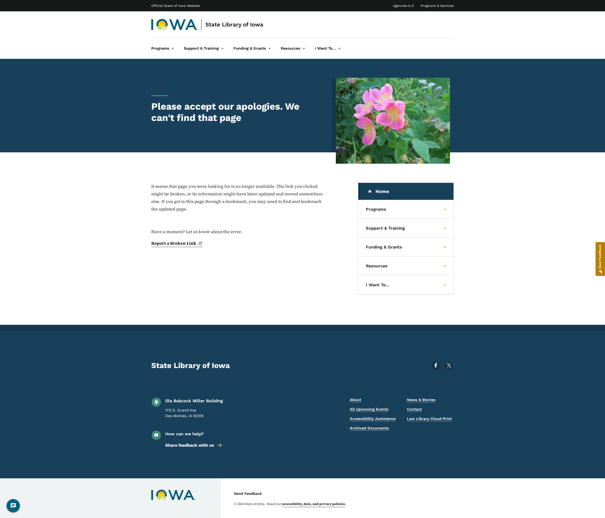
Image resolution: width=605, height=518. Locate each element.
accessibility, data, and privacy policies (313, 503)
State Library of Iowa (234, 24)
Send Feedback (248, 493)
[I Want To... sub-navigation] (339, 48)
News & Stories (421, 400)
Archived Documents (369, 428)
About (355, 400)
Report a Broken (173, 243)
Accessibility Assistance (373, 418)
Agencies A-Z (403, 6)
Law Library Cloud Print (429, 418)
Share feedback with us (189, 445)
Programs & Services (437, 6)
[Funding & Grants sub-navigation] (269, 48)
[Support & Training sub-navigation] (222, 48)
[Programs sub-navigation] (172, 48)
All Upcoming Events (369, 409)
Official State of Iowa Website (175, 6)
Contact (414, 409)
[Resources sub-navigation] (303, 48)
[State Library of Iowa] (175, 24)
